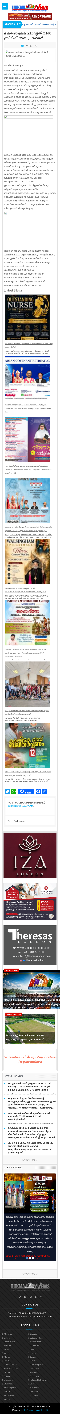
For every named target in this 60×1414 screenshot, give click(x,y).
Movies (7, 1357)
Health (33, 1353)
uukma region (10, 1364)
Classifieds (8, 1384)
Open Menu (5, 6)
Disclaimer (34, 1334)
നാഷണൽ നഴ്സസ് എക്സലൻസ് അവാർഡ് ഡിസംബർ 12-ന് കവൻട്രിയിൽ (29, 1116)
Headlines (34, 1388)
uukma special (13, 1167)
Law (32, 1384)
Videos (7, 1399)
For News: (12, 1313)
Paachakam (35, 1376)
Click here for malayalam (20, 806)
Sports (33, 1357)
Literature (8, 1380)
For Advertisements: (17, 1317)
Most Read (34, 1368)
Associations (35, 1342)
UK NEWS (34, 1345)
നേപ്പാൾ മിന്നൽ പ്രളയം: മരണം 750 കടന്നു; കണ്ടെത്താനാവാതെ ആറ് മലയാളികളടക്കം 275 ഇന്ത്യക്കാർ (29, 1086)
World (6, 1353)
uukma (33, 1361)
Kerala (6, 1349)
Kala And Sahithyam (39, 1380)
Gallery (7, 1338)
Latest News (9, 1342)
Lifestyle (34, 1391)
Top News (34, 1395)
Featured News (11, 1368)
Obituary (8, 1372)
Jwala (6, 1361)
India (32, 1349)
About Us (8, 1334)
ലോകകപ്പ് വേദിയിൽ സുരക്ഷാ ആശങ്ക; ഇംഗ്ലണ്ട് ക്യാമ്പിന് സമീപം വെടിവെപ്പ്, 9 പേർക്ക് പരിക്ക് (26, 1038)
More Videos (12, 970)
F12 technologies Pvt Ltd (36, 1409)
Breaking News (10, 1388)
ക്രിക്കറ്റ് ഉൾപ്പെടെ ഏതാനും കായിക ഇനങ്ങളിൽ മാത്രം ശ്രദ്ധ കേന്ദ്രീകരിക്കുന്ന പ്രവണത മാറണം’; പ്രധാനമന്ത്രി (30, 1148)
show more (29, 1159)
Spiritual (7, 1345)
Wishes (33, 1372)
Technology (9, 1395)
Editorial (7, 1376)
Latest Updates (36, 1338)
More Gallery (14, 1014)
